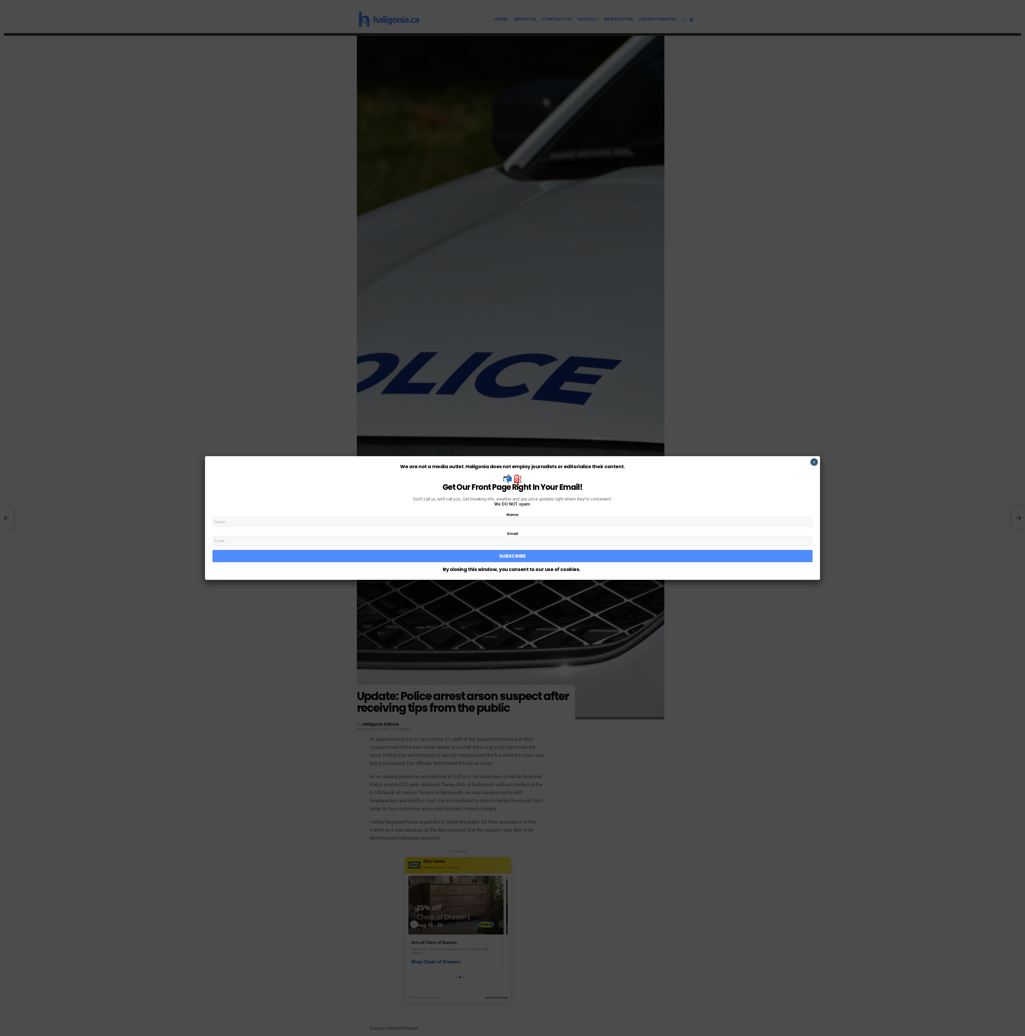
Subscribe (512, 556)
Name (512, 514)
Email (512, 533)
